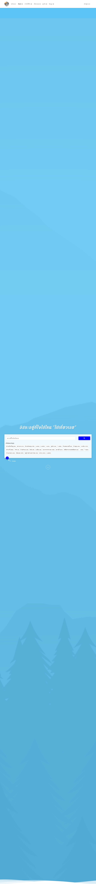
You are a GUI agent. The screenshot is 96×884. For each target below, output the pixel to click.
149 (17, 449)
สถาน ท (20, 446)
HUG (32, 449)
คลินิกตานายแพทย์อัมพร (71, 449)
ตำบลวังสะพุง (29, 446)
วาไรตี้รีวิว (28, 4)
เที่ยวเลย (36, 4)
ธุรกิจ (44, 4)
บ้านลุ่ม (76, 446)
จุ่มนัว (53, 446)
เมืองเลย (20, 453)
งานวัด (84, 446)
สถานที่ (59, 449)
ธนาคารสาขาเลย (49, 449)
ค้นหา (20, 4)
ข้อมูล (50, 4)
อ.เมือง (38, 449)
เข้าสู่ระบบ (87, 4)
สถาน (42, 453)
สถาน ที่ (9, 449)
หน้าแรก (13, 4)
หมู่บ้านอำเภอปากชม (31, 453)
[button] (7, 458)
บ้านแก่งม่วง (10, 453)
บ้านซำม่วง (24, 449)
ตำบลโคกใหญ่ (11, 446)
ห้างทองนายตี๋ (67, 446)
